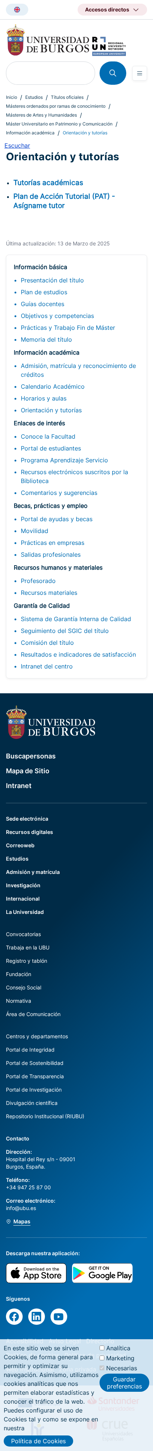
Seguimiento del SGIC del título (65, 630)
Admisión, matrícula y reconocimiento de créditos (78, 370)
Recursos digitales (29, 832)
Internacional (23, 898)
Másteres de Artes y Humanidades (41, 115)
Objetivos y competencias (57, 315)
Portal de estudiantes (51, 448)
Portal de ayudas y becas (56, 519)
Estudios (34, 97)
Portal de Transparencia (35, 1076)
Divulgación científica (32, 1103)
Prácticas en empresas (52, 542)
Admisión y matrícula (33, 872)
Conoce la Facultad (48, 436)
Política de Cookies (38, 1441)
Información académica (30, 132)
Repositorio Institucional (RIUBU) (45, 1116)
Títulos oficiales (67, 97)
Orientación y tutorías (51, 410)
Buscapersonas (31, 756)
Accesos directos (107, 9)
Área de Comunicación (33, 1014)
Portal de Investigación (34, 1089)
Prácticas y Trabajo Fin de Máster (68, 327)
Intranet (19, 786)
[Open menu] (139, 73)
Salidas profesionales (51, 554)
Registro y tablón (26, 961)
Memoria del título (46, 339)
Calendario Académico (53, 386)
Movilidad (34, 531)
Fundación (18, 974)
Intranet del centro (47, 666)
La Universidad (25, 912)
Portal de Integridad (30, 1049)
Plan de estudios (44, 292)
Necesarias (121, 1368)
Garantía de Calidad (42, 605)
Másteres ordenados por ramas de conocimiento (55, 106)
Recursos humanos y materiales (58, 567)
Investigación (23, 885)
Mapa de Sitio (27, 771)
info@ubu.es (21, 1208)
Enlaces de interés (39, 423)
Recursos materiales (49, 592)
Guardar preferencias (124, 1382)
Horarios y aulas (43, 398)
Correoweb (20, 845)
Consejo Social (23, 987)
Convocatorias (23, 934)
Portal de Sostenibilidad (35, 1063)
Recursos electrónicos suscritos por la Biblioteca (74, 476)
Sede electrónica (27, 818)
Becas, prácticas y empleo (51, 505)
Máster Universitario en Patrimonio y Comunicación (59, 124)
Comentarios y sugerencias (59, 492)
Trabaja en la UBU (27, 947)
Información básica (40, 267)
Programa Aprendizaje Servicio (64, 460)
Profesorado (38, 580)
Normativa (18, 1001)
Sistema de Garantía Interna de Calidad (76, 619)
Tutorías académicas (48, 182)
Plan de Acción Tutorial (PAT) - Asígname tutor (64, 201)
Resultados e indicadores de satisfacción (78, 654)
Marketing (120, 1358)
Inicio (11, 97)
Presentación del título (52, 280)
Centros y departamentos (37, 1036)
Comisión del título (47, 642)
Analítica (118, 1348)
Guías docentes (42, 304)
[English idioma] (17, 10)
